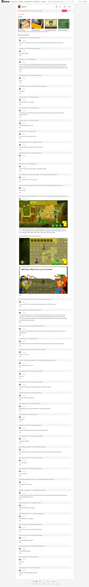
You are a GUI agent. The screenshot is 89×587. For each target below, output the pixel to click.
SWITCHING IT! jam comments (24, 490)
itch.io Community (22, 174)
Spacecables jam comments (24, 524)
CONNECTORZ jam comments (24, 546)
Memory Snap (21, 30)
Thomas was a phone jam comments (25, 299)
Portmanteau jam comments (24, 381)
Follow (65, 10)
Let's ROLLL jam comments (24, 457)
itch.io (27, 174)
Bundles (37, 174)
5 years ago (23, 188)
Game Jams (20, 1)
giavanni (37, 299)
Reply (20, 44)
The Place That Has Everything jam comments (27, 360)
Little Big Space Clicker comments (25, 86)
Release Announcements (34, 185)
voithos (33, 325)
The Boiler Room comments (24, 142)
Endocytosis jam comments (24, 535)
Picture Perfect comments (23, 75)
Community (43, 1)
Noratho (31, 309)
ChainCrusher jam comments (24, 513)
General (27, 185)
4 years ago (23, 177)
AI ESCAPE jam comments (23, 425)
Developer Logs (36, 1)
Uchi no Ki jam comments (23, 325)
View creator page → (38, 10)
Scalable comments (22, 163)
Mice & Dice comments (23, 97)
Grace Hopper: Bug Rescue (51, 30)
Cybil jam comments (22, 309)
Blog (48, 581)
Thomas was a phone (63, 30)
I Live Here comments (23, 120)
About (40, 581)
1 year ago (23, 40)
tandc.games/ (22, 14)
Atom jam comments (22, 414)
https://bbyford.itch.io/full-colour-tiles (28, 179)
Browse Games (14, 1)
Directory (44, 583)
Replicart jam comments (23, 567)
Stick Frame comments (23, 107)
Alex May (31, 37)
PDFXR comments (22, 37)
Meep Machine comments (23, 152)
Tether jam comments (23, 556)
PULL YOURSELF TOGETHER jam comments (27, 479)
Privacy (53, 583)
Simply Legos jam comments (24, 371)
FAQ (44, 581)
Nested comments (22, 131)
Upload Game (29, 1)
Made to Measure (35, 30)
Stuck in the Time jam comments (24, 349)
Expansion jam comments (23, 502)
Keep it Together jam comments (24, 446)
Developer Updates (32, 174)
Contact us (53, 581)
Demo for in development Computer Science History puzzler (52, 185)
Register (85, 1)
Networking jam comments (24, 392)
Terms (48, 583)
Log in (80, 1)
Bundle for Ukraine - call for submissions (50, 174)
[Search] (73, 1)
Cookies (57, 583)
